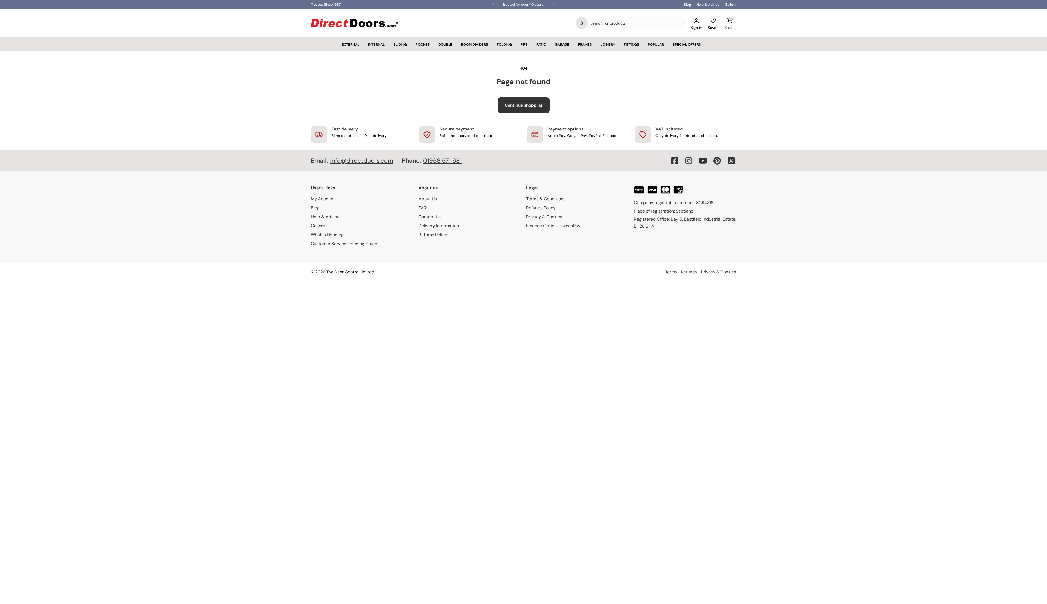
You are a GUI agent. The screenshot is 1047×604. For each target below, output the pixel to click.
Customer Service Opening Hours (344, 244)
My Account (323, 199)
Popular (656, 44)
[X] (731, 161)
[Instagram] (689, 161)
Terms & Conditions (545, 199)
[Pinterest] (717, 161)
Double (445, 44)
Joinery (608, 44)
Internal (376, 44)
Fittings (631, 44)
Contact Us (430, 217)
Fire (524, 44)
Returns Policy (433, 235)
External (350, 44)
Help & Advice (707, 4)
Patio (541, 44)
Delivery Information (439, 226)
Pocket (423, 44)
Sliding (400, 44)
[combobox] (636, 23)
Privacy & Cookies (544, 217)
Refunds (689, 272)
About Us (428, 199)
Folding (504, 44)
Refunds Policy (541, 208)
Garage (562, 44)
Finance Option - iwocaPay (553, 226)
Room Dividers (474, 44)
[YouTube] (703, 161)
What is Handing (327, 235)
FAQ (423, 208)
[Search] (582, 23)
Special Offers (687, 44)
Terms (671, 272)
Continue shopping (524, 105)
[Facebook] (674, 161)
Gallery (730, 4)
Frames (585, 44)
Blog (687, 4)
